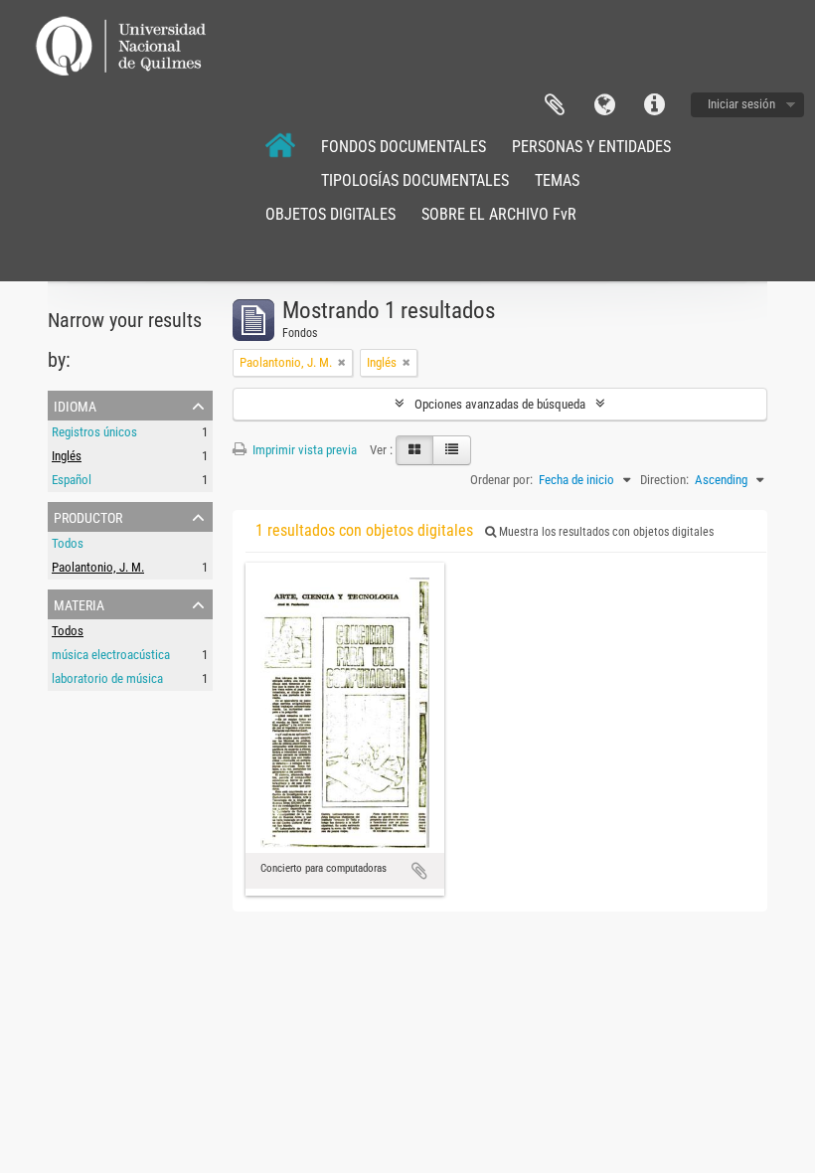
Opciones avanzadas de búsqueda (499, 404)
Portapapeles (554, 105)
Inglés (67, 455)
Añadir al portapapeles (419, 871)
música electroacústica (111, 654)
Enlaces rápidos (654, 105)
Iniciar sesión (741, 103)
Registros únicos (94, 431)
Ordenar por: (501, 479)
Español (71, 479)
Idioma (604, 105)
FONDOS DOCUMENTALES (403, 146)
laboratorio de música (107, 678)
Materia (79, 603)
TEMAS (557, 180)
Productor (88, 516)
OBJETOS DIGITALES (330, 214)
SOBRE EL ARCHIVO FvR (498, 214)
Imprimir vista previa (303, 449)
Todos (67, 543)
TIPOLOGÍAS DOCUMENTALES (415, 180)
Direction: (664, 479)
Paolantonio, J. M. (98, 567)
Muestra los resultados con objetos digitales (605, 532)
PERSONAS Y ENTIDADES (591, 146)
